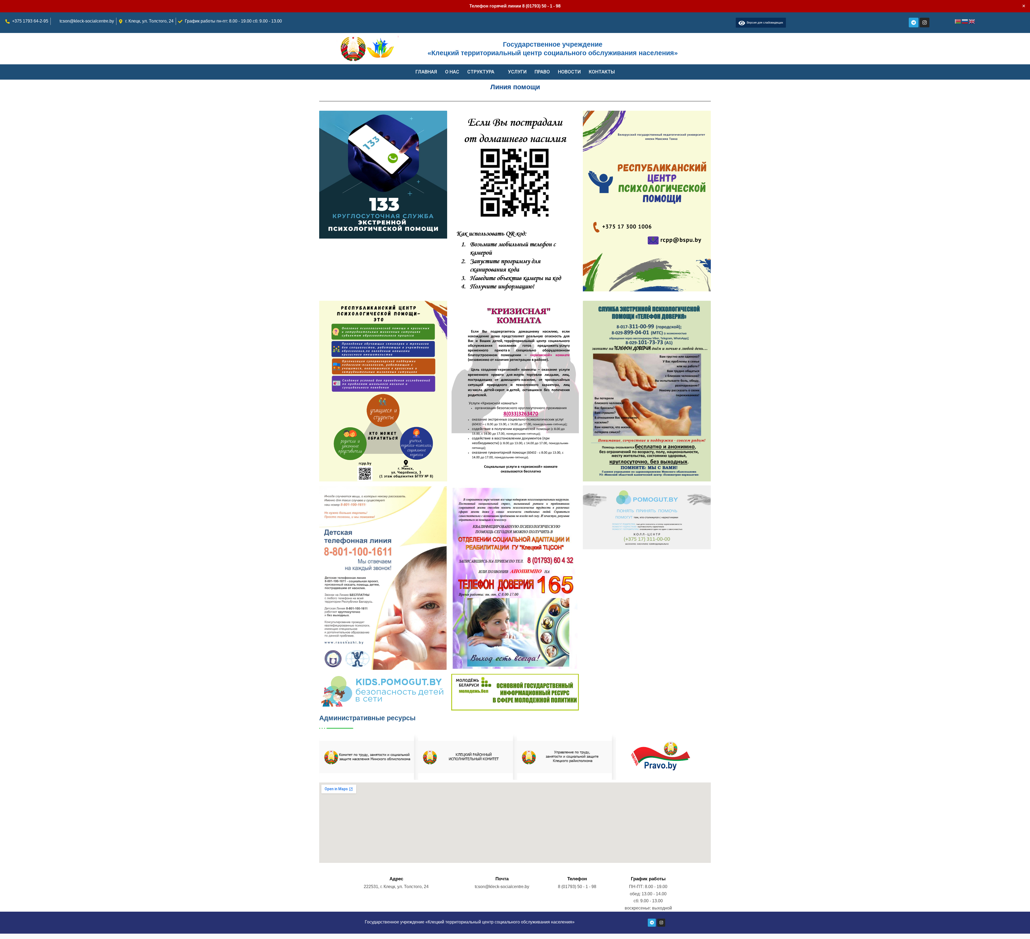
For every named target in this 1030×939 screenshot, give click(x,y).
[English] (972, 21)
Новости (569, 72)
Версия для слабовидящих (764, 22)
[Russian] (965, 21)
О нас (452, 72)
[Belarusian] (958, 21)
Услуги (517, 72)
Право (542, 72)
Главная (426, 72)
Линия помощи (515, 87)
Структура (480, 72)
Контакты (602, 72)
